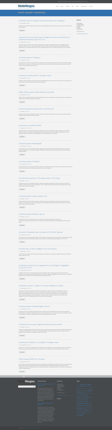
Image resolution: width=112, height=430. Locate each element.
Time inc (90, 413)
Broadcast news (87, 388)
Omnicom (88, 408)
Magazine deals (82, 403)
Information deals (82, 401)
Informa (86, 399)
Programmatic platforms (89, 411)
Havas (81, 399)
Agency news (78, 386)
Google (89, 398)
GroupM (77, 399)
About (62, 6)
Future (86, 398)
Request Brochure (37, 428)
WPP (82, 415)
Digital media (87, 393)
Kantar (92, 401)
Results (83, 413)
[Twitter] (91, 1)
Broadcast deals (80, 388)
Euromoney (78, 395)
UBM (77, 415)
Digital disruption (84, 391)
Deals (73, 6)
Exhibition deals (81, 397)
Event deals (84, 395)
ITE (90, 401)
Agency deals (86, 384)
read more (22, 30)
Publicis (78, 413)
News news (83, 407)
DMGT (91, 393)
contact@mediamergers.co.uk (82, 33)
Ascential (82, 386)
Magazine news (84, 405)
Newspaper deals (88, 407)
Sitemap (31, 428)
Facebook (83, 398)
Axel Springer (87, 386)
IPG (88, 401)
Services (67, 6)
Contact (91, 6)
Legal (28, 428)
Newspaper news (81, 408)
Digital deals (83, 390)
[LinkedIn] (94, 1)
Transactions (84, 6)
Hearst (83, 399)
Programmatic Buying (80, 411)
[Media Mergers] (26, 6)
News (77, 6)
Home (57, 6)
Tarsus (87, 413)
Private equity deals (84, 410)
